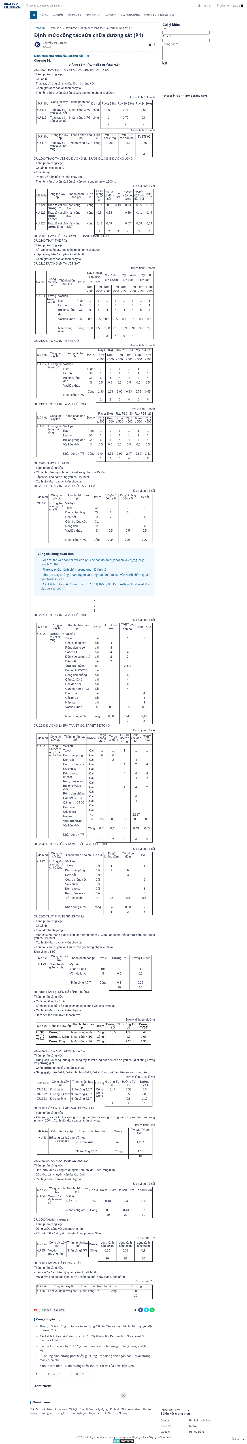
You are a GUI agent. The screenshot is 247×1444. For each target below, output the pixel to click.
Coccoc (165, 1420)
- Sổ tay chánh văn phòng (100, 1437)
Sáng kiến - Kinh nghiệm (159, 15)
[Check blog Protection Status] (124, 1442)
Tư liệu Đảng (197, 1431)
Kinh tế (115, 1409)
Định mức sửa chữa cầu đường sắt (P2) (61, 55)
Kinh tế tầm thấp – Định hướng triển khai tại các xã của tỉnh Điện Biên (87, 1366)
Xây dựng (110, 15)
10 (89, 1374)
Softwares (74, 15)
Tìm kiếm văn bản (200, 1420)
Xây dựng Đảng (130, 15)
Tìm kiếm (206, 5)
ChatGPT (166, 1426)
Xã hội (73, 1409)
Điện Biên (95, 1413)
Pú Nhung (121, 1413)
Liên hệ (224, 5)
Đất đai (44, 15)
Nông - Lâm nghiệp (42, 1413)
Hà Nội (108, 1413)
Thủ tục (147, 1409)
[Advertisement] (189, 76)
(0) (38, 1310)
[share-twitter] (146, 1309)
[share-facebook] (140, 1309)
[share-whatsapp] (152, 1309)
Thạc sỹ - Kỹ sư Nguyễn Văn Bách (152, 1437)
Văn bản (58, 15)
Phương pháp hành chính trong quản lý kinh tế (74, 569)
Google (165, 1431)
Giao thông (93, 15)
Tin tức (193, 1426)
